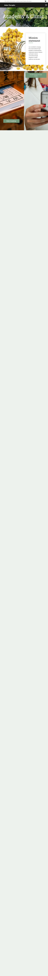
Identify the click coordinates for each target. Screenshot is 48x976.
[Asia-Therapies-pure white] (9, 5)
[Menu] (46, 5)
